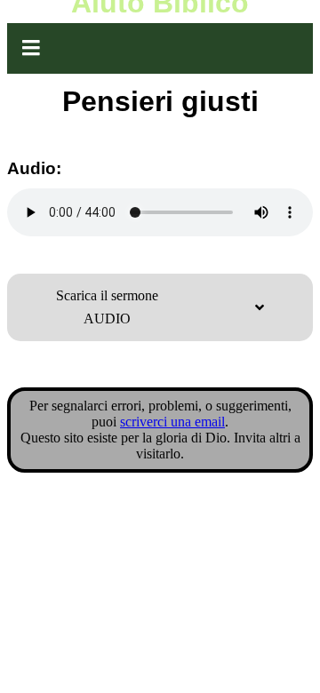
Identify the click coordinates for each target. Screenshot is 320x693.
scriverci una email (172, 421)
